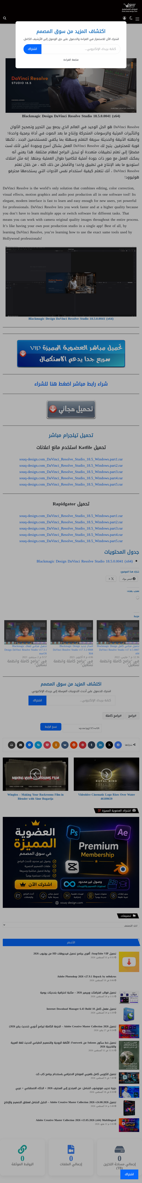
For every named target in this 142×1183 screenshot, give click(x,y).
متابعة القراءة (71, 59)
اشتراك (32, 49)
